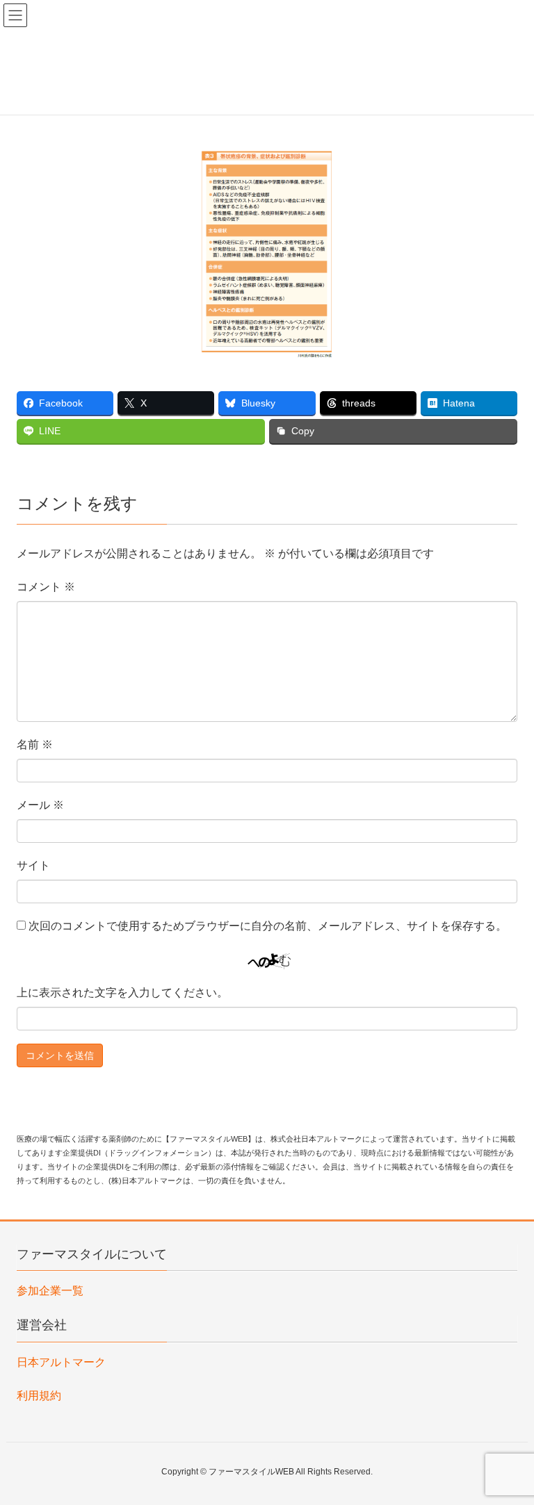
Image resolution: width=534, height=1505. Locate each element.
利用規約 (39, 1395)
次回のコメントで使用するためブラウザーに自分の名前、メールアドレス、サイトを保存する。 (268, 926)
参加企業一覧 (50, 1291)
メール (40, 805)
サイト (33, 865)
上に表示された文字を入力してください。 (122, 992)
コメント (46, 587)
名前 (35, 744)
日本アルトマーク (61, 1362)
